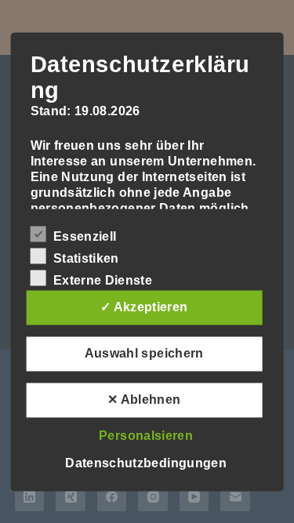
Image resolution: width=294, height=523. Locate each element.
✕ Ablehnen (144, 399)
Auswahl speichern (144, 353)
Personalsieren (146, 435)
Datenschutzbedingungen (146, 463)
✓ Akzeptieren (144, 307)
